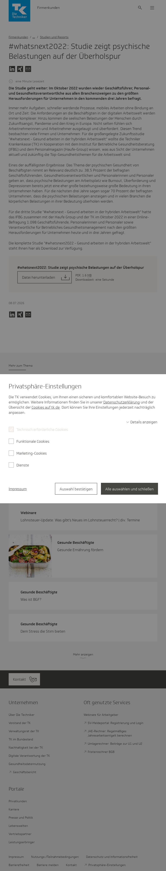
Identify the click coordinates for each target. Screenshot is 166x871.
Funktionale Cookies (32, 441)
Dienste (22, 465)
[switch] (141, 422)
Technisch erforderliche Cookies (42, 429)
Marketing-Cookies (31, 453)
